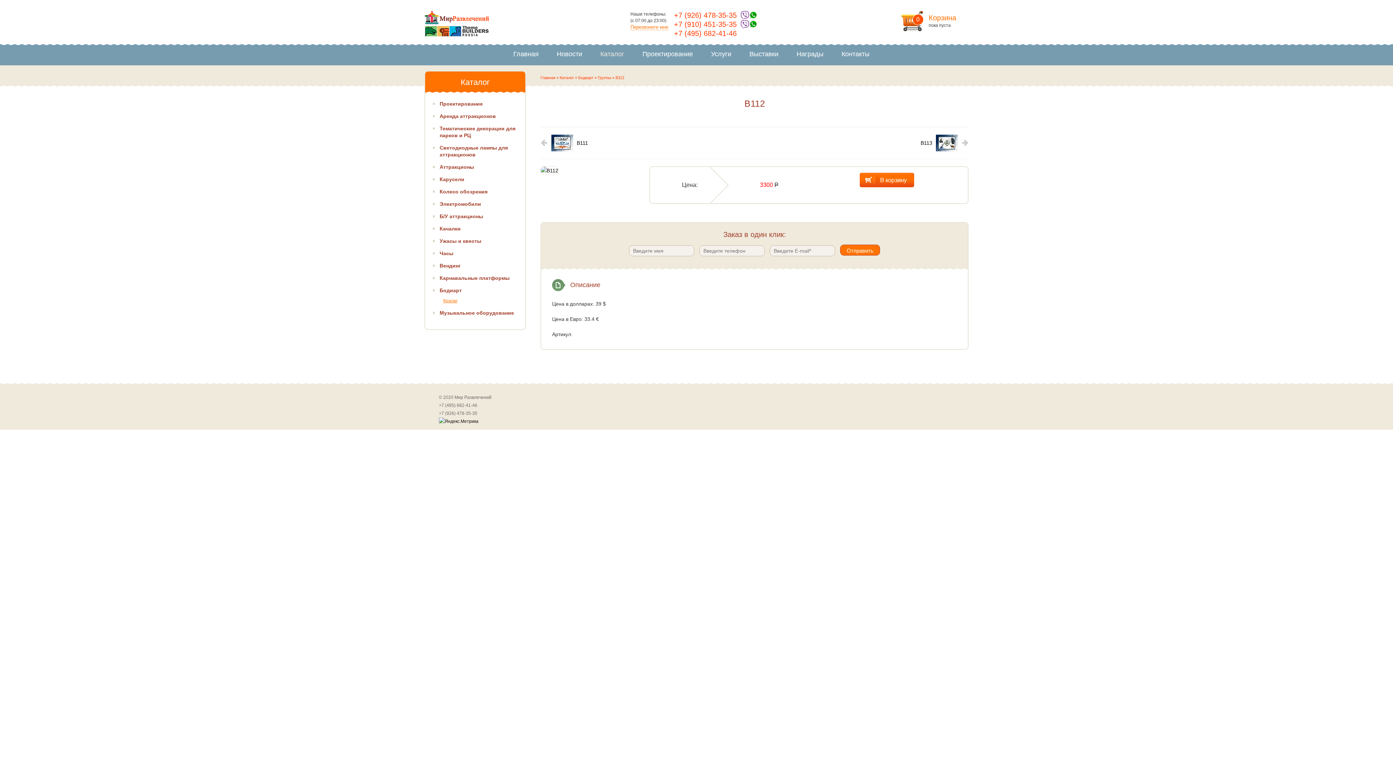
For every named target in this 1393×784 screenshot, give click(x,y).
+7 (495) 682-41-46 (705, 33)
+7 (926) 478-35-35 (705, 15)
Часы (446, 253)
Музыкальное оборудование (477, 313)
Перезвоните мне (649, 27)
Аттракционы (457, 167)
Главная (526, 54)
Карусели (452, 179)
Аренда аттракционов (468, 116)
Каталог (612, 54)
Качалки (450, 229)
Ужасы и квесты (460, 241)
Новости (569, 54)
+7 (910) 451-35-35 (705, 24)
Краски (450, 300)
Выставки (763, 54)
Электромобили (460, 204)
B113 (926, 143)
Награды (810, 54)
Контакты (856, 54)
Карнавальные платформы (475, 278)
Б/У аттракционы (461, 216)
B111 (582, 143)
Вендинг (450, 266)
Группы (604, 77)
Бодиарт (585, 77)
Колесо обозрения (464, 192)
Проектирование (667, 54)
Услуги (721, 54)
